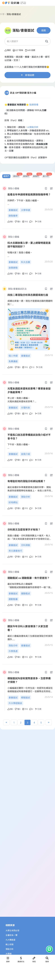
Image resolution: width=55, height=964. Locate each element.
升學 (2, 14)
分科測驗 (25, 545)
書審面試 (13, 210)
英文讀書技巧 (15, 550)
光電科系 (25, 407)
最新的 (16, 176)
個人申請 (13, 355)
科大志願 (25, 262)
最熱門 (6, 176)
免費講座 (13, 361)
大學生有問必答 (12, 930)
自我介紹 (25, 454)
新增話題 (29, 75)
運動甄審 (13, 599)
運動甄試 (25, 593)
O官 (7, 92)
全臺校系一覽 (11, 935)
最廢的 (36, 176)
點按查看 (33, 104)
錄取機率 (13, 215)
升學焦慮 (13, 651)
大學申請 (25, 210)
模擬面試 (25, 697)
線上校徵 (10, 944)
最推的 (26, 176)
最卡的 (46, 176)
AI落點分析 (32, 127)
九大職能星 (11, 940)
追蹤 (43, 30)
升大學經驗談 (15, 703)
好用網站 (13, 502)
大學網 (9, 953)
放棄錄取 (13, 267)
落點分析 (25, 496)
